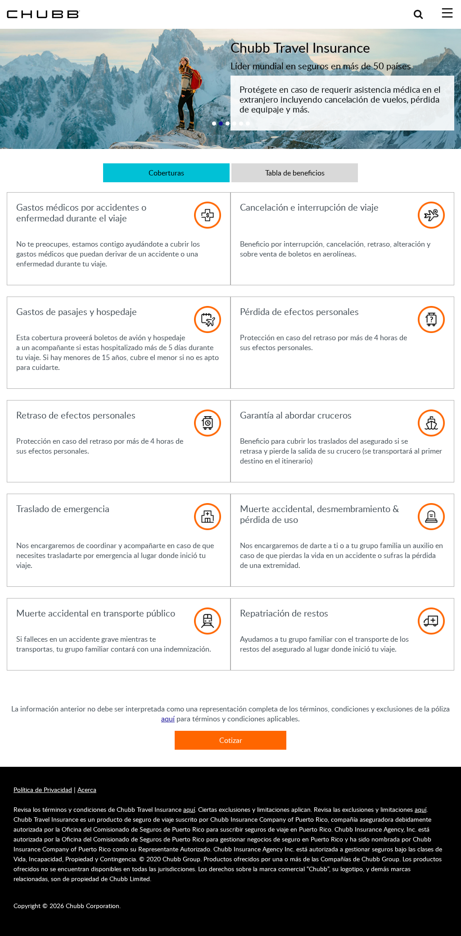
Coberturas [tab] (166, 173)
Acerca (86, 789)
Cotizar (230, 740)
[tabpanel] (230, 432)
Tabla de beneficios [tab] (295, 173)
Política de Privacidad (43, 789)
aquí (168, 719)
